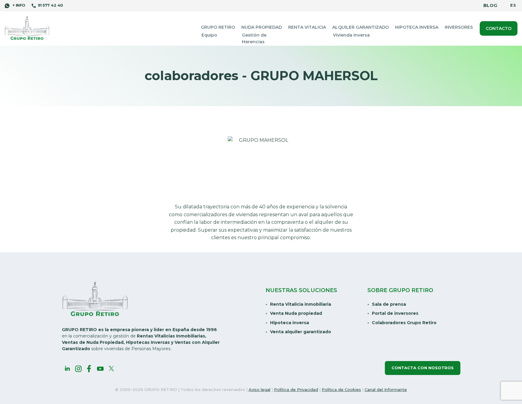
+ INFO (18, 5)
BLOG (490, 5)
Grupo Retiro (218, 27)
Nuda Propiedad (261, 27)
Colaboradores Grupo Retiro (404, 322)
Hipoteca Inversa (416, 27)
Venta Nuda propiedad (296, 313)
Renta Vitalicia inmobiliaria (300, 304)
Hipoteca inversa (289, 322)
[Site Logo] (27, 28)
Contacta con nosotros (423, 368)
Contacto (498, 28)
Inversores (459, 27)
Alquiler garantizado (360, 27)
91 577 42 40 (50, 5)
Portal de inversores (395, 313)
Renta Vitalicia (307, 27)
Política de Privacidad (296, 389)
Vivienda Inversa (351, 35)
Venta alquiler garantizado (300, 331)
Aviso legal (259, 389)
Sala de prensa (389, 304)
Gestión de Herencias (254, 38)
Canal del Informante (386, 389)
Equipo (209, 35)
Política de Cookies (341, 389)
